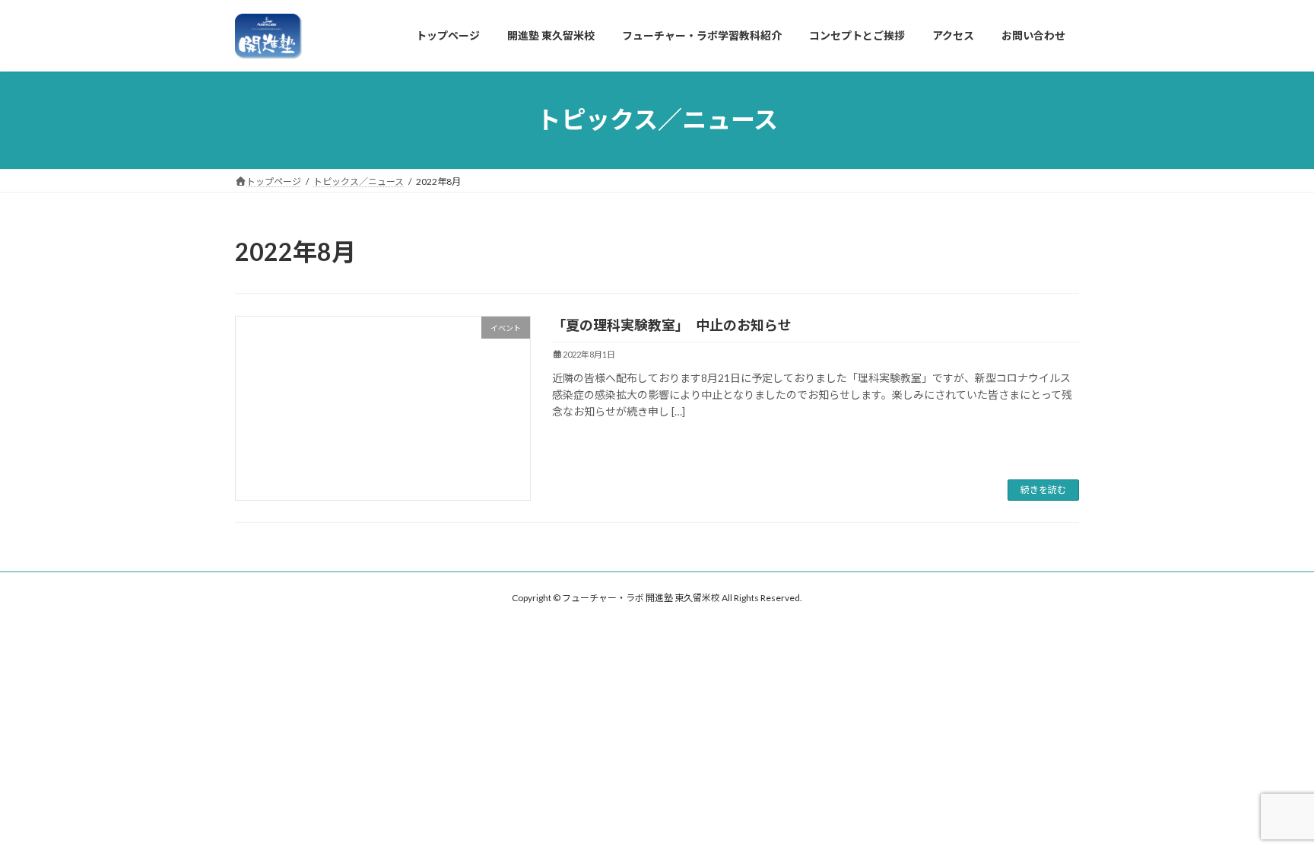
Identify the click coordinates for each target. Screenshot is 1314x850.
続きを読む (1043, 489)
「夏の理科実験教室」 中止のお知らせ (672, 325)
